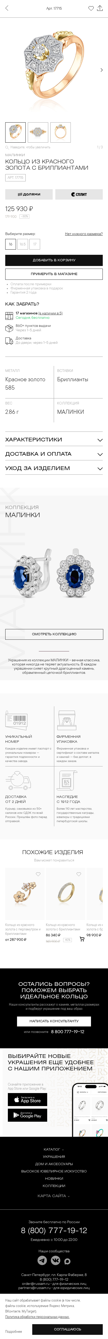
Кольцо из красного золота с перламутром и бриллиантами (23, 929)
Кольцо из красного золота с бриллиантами (63, 927)
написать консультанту (54, 1021)
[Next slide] (101, 70)
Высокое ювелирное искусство (54, 1171)
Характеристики (33, 439)
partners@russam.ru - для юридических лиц (54, 1288)
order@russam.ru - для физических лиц (54, 1284)
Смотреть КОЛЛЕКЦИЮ (54, 634)
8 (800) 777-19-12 (54, 1231)
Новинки (54, 1178)
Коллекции (54, 1186)
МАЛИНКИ (15, 155)
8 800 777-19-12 (67, 1032)
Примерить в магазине (54, 274)
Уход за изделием (37, 468)
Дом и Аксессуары (54, 1164)
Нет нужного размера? (84, 234)
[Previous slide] (6, 70)
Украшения (54, 1157)
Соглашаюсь (67, 1329)
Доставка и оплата (38, 454)
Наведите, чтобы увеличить (30, 147)
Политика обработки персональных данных (37, 1317)
